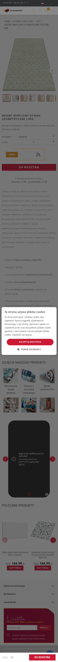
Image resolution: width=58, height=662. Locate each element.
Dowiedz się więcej (22, 334)
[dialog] (28, 331)
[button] (29, 349)
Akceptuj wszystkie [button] (30, 342)
